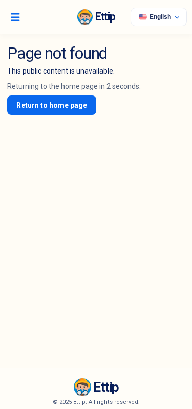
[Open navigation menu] (15, 17)
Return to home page (51, 105)
